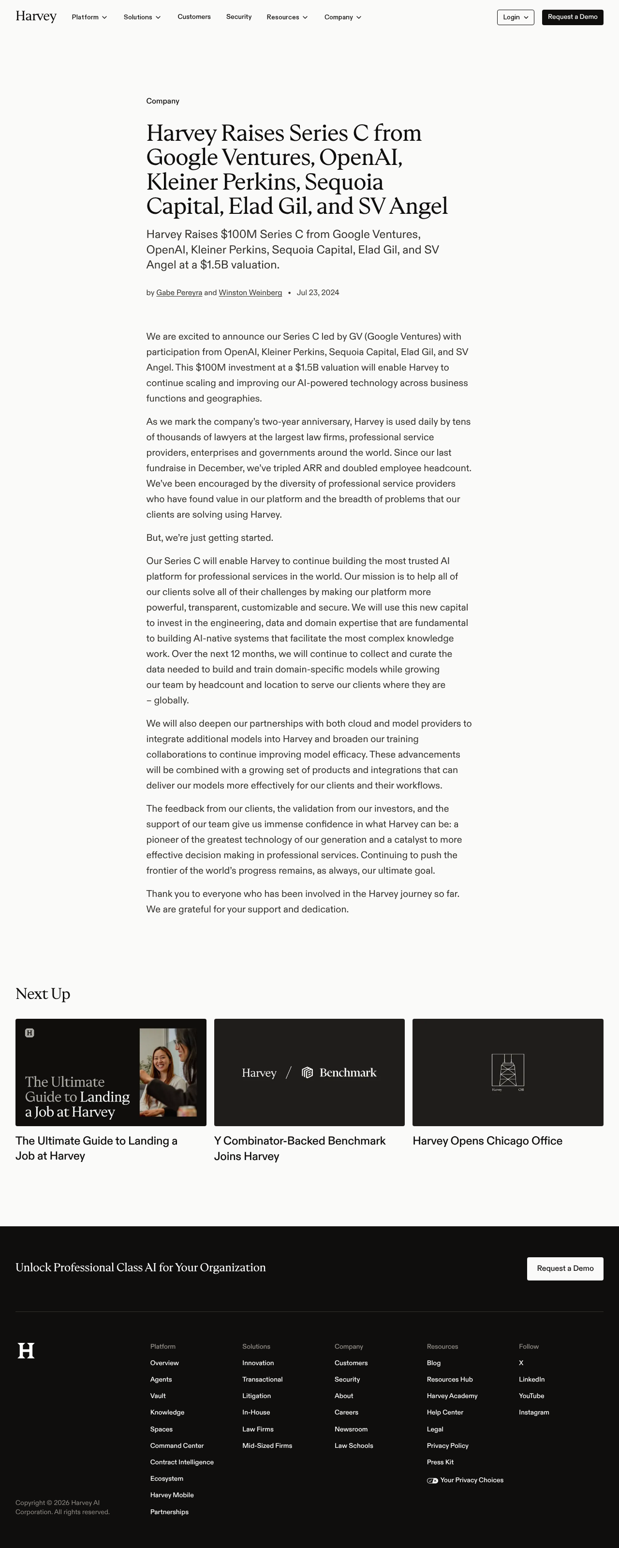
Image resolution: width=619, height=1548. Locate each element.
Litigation (259, 1396)
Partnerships (172, 1512)
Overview (167, 1363)
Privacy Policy (450, 1446)
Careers (349, 1413)
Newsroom (354, 1430)
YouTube (534, 1396)
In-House (258, 1413)
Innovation (260, 1363)
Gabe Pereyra (179, 293)
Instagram (537, 1413)
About (347, 1396)
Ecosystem (169, 1479)
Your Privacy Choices (475, 1480)
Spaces (164, 1430)
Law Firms (260, 1430)
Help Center (448, 1413)
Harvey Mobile (174, 1495)
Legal (438, 1430)
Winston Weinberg (250, 293)
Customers (354, 1363)
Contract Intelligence (184, 1463)
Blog (436, 1363)
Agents (163, 1380)
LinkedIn (534, 1380)
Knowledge (170, 1413)
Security (350, 1380)
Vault (160, 1396)
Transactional (265, 1380)
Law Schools (357, 1446)
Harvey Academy (455, 1396)
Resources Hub (452, 1380)
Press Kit (443, 1463)
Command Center (179, 1446)
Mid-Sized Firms (269, 1446)
